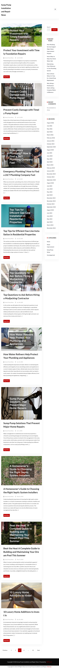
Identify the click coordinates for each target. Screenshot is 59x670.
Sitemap (49, 666)
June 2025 (50, 156)
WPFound (49, 662)
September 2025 (51, 147)
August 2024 (50, 183)
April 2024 (50, 195)
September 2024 (51, 180)
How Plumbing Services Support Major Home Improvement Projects (51, 49)
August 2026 (50, 123)
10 (33, 650)
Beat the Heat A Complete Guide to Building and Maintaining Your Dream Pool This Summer (21, 552)
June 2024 (50, 189)
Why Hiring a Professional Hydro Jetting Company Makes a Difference (51, 88)
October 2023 (50, 204)
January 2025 (50, 171)
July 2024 (49, 186)
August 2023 (50, 210)
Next (38, 650)
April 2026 (50, 131)
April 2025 (50, 162)
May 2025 (49, 159)
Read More (6, 76)
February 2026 (51, 138)
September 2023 (51, 207)
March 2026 (50, 135)
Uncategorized (51, 255)
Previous (5, 650)
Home (48, 241)
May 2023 (49, 219)
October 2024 (50, 177)
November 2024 (51, 174)
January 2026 (50, 141)
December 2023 (51, 198)
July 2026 (49, 126)
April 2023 (50, 222)
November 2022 (51, 228)
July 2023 (49, 213)
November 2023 (51, 201)
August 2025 (50, 150)
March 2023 (50, 225)
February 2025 (51, 168)
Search (48, 27)
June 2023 (50, 216)
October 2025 (50, 144)
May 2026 (49, 129)
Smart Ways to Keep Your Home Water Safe (51, 59)
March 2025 (50, 165)
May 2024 (49, 192)
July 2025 (49, 153)
